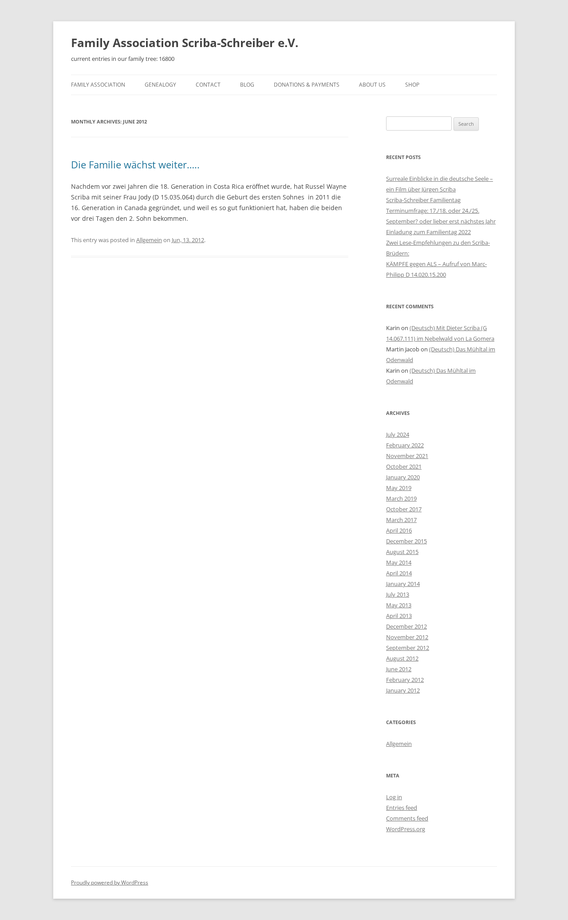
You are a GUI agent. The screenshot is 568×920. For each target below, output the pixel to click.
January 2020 (403, 477)
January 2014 (403, 584)
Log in (394, 797)
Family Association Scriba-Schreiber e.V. (184, 43)
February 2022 (405, 445)
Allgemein (149, 240)
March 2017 (401, 520)
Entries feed (401, 808)
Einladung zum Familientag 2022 (428, 232)
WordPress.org (405, 829)
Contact (208, 84)
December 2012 (406, 626)
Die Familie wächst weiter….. (135, 164)
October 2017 (404, 509)
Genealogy (160, 84)
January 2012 (403, 690)
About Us (372, 84)
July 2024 (397, 434)
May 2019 (398, 488)
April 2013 (399, 616)
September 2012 (407, 648)
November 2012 (407, 637)
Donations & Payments (306, 84)
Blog (247, 84)
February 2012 (405, 680)
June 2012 (398, 669)
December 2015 (406, 541)
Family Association (98, 84)
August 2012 (402, 658)
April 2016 (399, 530)
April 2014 (399, 573)
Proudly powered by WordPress (109, 882)
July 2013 (397, 594)
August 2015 (402, 552)
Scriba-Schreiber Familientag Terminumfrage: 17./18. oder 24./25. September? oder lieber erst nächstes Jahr (441, 210)
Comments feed (407, 818)
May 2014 (398, 562)
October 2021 (404, 466)
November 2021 (407, 456)
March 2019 (401, 498)
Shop (412, 84)
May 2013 (398, 605)
